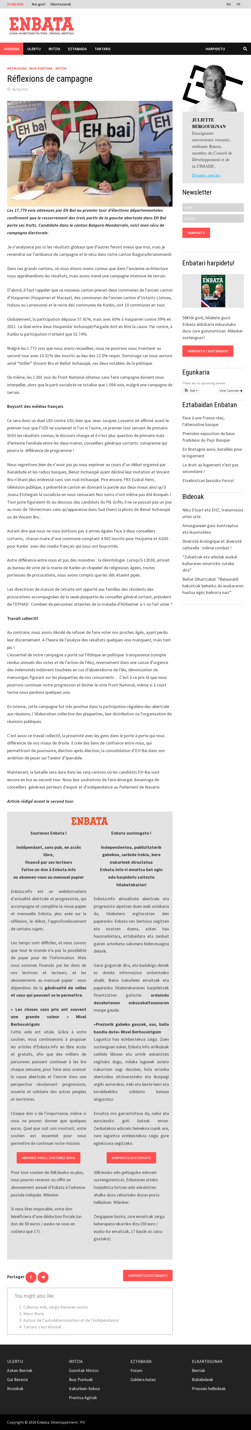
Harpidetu (215, 48)
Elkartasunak (60, 4)
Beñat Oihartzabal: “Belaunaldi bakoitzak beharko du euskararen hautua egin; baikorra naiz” (212, 585)
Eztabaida (77, 48)
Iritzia (54, 48)
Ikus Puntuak (41, 68)
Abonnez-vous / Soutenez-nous (48, 1158)
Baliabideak (202, 1379)
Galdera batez (143, 1379)
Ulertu (34, 48)
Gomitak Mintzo (84, 1370)
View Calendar (229, 390)
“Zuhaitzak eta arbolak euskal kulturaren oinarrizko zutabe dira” (209, 563)
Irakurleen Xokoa (84, 1388)
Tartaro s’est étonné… (44, 1327)
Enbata (43, 1422)
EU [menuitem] (229, 4)
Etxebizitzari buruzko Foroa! (208, 480)
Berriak (198, 1370)
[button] (191, 390)
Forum (136, 1370)
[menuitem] (229, 4)
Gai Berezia (17, 1379)
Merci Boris (33, 1313)
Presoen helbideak (209, 1388)
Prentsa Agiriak (83, 1397)
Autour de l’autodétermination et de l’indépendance (71, 1320)
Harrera (11, 48)
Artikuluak (17, 68)
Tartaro (103, 48)
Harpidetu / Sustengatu (208, 351)
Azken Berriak (19, 1370)
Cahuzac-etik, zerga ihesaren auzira (55, 1307)
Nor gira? (39, 4)
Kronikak (15, 1388)
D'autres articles (206, 175)
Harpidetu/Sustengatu (131, 1158)
